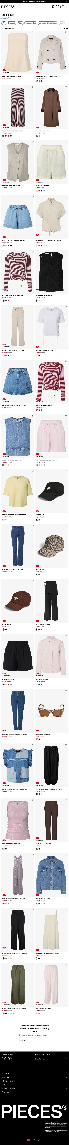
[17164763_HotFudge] (41, 684)
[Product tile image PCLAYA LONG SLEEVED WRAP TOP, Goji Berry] (51, 381)
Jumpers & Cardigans (48, 23)
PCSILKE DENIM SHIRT (42, 679)
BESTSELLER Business (9, 1088)
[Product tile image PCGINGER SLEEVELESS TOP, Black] (51, 272)
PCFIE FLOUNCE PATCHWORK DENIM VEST (14, 789)
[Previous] (3, 54)
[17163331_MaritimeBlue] (39, 629)
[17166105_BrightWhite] (36, 355)
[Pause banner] (66, 1)
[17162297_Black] (39, 958)
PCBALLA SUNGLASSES (43, 734)
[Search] (53, 7)
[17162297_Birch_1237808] (36, 958)
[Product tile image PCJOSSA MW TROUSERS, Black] (51, 601)
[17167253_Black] (36, 300)
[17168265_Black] (6, 849)
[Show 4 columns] (64, 28)
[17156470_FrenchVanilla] (41, 465)
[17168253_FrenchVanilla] (6, 465)
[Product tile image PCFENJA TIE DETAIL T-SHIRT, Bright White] (51, 327)
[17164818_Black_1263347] (36, 520)
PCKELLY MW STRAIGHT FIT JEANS (12, 569)
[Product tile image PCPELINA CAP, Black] (51, 546)
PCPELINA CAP (40, 569)
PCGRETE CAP (40, 515)
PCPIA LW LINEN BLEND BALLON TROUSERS (49, 789)
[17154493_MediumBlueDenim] (36, 904)
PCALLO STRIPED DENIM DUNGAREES (13, 898)
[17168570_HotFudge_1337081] (6, 300)
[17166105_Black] (39, 355)
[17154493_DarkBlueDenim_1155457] (39, 904)
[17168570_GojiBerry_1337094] (8, 300)
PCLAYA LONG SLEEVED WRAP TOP (12, 295)
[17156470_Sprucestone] (44, 465)
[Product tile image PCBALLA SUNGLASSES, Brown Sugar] (51, 711)
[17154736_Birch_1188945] (36, 246)
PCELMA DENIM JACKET (43, 898)
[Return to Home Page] (8, 7)
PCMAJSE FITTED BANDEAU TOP (12, 76)
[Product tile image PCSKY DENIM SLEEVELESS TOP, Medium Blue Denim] (17, 436)
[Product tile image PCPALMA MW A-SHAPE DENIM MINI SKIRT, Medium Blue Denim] (17, 381)
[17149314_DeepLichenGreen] (6, 355)
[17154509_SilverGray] (36, 81)
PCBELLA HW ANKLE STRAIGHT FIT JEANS (14, 734)
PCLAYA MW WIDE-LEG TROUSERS (12, 131)
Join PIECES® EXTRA (8, 1081)
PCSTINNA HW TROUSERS (43, 1008)
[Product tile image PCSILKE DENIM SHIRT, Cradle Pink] (51, 656)
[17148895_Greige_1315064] (8, 904)
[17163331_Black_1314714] (36, 629)
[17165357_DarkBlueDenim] (8, 246)
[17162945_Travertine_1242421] (39, 136)
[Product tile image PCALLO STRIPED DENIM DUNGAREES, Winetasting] (17, 875)
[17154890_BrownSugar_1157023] (36, 739)
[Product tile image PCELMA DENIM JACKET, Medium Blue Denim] (51, 875)
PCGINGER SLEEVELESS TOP (44, 295)
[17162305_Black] (41, 191)
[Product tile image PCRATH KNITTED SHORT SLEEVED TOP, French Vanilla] (17, 491)
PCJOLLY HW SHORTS (42, 185)
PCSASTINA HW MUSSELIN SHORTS (46, 460)
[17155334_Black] (39, 849)
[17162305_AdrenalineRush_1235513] (39, 191)
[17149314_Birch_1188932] (3, 355)
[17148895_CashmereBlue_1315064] (6, 904)
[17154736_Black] (41, 246)
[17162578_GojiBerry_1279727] (8, 136)
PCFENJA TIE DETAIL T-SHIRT (44, 350)
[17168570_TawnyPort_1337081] (3, 300)
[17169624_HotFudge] (39, 794)
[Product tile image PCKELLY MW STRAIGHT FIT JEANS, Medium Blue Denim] (17, 546)
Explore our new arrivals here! (34, 1)
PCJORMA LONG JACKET (43, 131)
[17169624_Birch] (41, 794)
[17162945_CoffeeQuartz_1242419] (36, 136)
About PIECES (6, 1074)
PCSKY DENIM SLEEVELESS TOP (11, 460)
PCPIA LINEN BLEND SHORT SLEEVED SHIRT (48, 240)
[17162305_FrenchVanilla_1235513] (36, 191)
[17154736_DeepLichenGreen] (39, 246)
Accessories (31, 23)
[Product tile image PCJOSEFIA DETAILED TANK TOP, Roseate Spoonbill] (17, 820)
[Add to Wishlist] (32, 32)
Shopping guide (7, 1092)
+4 (13, 136)
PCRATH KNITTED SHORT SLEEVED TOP (14, 515)
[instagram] (10, 1058)
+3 (13, 355)
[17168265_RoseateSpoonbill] (3, 849)
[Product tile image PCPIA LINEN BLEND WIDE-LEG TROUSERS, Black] (17, 930)
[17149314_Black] (8, 355)
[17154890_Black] (39, 739)
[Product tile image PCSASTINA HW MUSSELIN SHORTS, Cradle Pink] (51, 436)
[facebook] (4, 1058)
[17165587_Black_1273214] (36, 575)
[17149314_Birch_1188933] (11, 355)
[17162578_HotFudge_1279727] (3, 136)
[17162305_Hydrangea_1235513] (44, 191)
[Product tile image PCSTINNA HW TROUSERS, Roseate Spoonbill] (51, 985)
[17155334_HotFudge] (36, 849)
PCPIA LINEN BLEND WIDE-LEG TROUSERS (14, 350)
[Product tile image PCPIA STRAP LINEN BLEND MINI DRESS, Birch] (51, 930)
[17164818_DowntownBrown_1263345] (39, 520)
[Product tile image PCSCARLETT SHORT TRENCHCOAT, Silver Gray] (51, 52)
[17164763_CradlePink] (36, 684)
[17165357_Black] (11, 246)
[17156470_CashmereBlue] (39, 465)
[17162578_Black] (6, 136)
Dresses (11, 23)
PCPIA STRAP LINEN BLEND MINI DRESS (47, 953)
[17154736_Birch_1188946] (44, 246)
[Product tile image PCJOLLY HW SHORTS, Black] (17, 656)
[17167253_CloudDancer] (44, 300)
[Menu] (66, 7)
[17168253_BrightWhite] (11, 465)
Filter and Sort (9, 28)
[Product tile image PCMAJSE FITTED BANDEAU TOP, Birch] (17, 52)
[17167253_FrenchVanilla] (39, 300)
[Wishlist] (57, 7)
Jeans (62, 23)
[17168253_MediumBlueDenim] (3, 465)
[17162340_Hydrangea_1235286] (39, 1013)
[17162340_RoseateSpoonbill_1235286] (36, 1013)
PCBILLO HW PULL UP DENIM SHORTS (13, 240)
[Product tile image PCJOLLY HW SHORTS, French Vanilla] (51, 162)
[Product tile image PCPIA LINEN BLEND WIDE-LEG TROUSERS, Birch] (17, 327)
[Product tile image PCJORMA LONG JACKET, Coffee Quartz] (51, 107)
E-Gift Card (5, 1077)
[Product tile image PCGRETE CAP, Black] (51, 491)
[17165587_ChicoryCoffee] (39, 575)
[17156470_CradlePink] (36, 465)
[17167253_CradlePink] (41, 300)
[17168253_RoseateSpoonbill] (8, 465)
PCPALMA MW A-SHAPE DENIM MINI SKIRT (14, 405)
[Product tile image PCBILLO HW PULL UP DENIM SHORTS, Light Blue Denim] (17, 217)
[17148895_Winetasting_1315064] (3, 904)
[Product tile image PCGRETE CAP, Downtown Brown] (17, 601)
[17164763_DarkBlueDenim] (39, 684)
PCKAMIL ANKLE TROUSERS (44, 844)
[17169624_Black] (36, 794)
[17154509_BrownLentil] (39, 81)
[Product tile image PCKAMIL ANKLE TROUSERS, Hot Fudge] (51, 820)
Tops (20, 23)
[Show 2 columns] (67, 28)
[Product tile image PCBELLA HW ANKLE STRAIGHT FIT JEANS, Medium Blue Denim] (17, 711)
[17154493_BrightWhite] (41, 904)
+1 (46, 246)
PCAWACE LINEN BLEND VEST (11, 185)
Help (3, 1084)
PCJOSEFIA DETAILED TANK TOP (11, 844)
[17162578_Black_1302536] (11, 136)
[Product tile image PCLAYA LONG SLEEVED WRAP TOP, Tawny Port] (17, 272)
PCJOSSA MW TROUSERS (43, 624)
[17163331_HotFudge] (41, 629)
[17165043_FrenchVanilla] (3, 520)
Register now (39, 1059)
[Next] (32, 54)
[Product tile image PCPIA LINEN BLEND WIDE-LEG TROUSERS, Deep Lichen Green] (17, 985)
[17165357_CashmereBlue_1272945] (6, 246)
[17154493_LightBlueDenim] (44, 904)
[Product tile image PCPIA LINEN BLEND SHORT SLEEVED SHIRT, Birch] (51, 217)
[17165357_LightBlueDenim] (3, 246)
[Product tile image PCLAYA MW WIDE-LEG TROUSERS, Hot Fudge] (17, 107)
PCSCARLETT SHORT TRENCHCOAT (46, 76)
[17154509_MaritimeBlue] (41, 81)
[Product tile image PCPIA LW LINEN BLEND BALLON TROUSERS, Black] (51, 765)
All (4, 23)
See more (22, 1040)
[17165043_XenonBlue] (6, 520)
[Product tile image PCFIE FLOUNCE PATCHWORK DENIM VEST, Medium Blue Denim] (17, 765)
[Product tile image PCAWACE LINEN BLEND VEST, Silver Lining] (17, 162)
